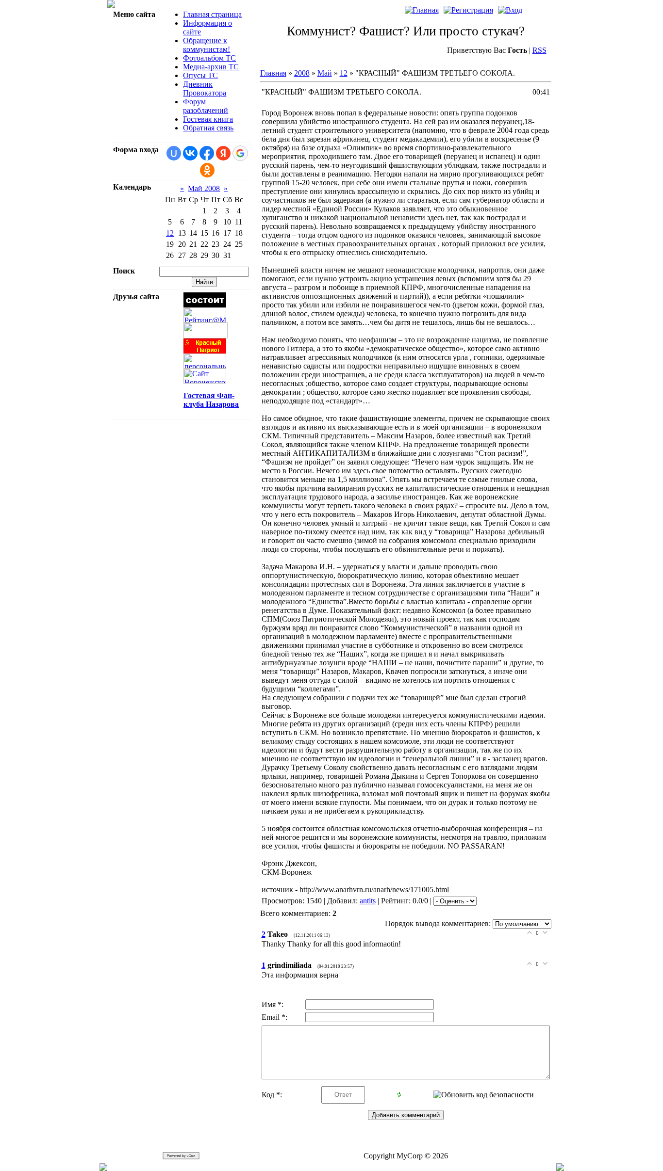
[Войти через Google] (240, 153)
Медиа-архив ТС (211, 67)
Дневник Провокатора (204, 88)
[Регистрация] (468, 10)
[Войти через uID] (173, 153)
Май (324, 73)
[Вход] (510, 10)
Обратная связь (208, 128)
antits (368, 901)
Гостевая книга (208, 119)
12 (170, 233)
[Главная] (422, 10)
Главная (273, 73)
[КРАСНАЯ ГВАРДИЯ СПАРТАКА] (205, 336)
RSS (539, 50)
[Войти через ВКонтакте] (190, 153)
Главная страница (212, 14)
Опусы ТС (200, 75)
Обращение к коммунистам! (206, 44)
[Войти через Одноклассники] (207, 170)
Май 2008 (204, 188)
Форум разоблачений (205, 105)
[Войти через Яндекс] (223, 153)
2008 (302, 73)
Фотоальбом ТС (209, 58)
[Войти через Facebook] (206, 153)
